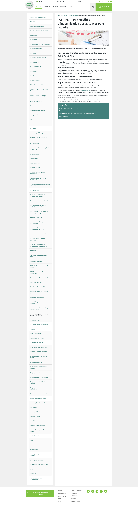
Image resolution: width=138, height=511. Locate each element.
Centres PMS (33, 124)
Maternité (32, 329)
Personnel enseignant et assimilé (39, 30)
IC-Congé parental (35, 416)
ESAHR (32, 119)
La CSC (70, 7)
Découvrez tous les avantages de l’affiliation (41, 493)
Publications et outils (62, 497)
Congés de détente (35, 154)
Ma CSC (40, 1)
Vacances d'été (34, 158)
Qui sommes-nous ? (76, 490)
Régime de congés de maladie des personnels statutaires (39, 292)
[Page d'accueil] (58, 15)
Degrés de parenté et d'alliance (38, 351)
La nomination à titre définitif (38, 57)
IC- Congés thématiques (36, 412)
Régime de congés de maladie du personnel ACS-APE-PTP (39, 314)
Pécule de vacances (35, 167)
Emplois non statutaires (36, 106)
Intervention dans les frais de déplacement (38, 178)
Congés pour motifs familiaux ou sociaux (38, 356)
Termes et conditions (31, 508)
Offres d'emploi (62, 493)
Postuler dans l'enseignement (38, 17)
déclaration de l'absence (80, 86)
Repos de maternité (35, 333)
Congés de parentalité (36, 362)
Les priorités (33, 35)
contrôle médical (85, 90)
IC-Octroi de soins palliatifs (37, 425)
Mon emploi (33, 21)
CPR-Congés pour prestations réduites (38, 430)
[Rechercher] (93, 7)
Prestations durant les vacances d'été (38, 256)
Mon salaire (33, 128)
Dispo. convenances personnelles (39, 394)
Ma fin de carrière (35, 436)
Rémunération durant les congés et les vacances (39, 148)
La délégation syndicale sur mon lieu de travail (40, 454)
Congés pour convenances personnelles (37, 388)
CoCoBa (32, 469)
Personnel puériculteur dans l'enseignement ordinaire (37, 228)
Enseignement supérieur (36, 115)
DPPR (31, 440)
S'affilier (63, 7)
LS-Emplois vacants (35, 80)
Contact (79, 1)
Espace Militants (60, 1)
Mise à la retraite (34, 449)
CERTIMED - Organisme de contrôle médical (39, 266)
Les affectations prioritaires (37, 75)
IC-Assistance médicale (36, 421)
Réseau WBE (33, 53)
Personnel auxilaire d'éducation (38, 234)
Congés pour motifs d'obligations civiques (39, 382)
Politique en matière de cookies (44, 508)
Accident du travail (35, 320)
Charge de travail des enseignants (39, 200)
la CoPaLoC (33, 473)
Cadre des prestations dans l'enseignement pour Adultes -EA (38, 245)
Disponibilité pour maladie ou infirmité (38, 302)
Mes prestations (34, 190)
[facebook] (100, 1)
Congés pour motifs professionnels (39, 372)
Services (55, 7)
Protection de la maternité (37, 338)
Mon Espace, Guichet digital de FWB (39, 133)
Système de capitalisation (37, 297)
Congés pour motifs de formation (39, 377)
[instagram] (105, 1)
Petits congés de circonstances (38, 347)
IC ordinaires (33, 407)
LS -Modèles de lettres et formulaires (40, 44)
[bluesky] (111, 1)
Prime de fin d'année (35, 163)
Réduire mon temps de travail (38, 398)
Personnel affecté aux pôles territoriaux (37, 239)
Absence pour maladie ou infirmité (39, 278)
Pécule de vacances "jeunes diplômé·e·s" (37, 172)
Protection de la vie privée (65, 508)
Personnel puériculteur (36, 101)
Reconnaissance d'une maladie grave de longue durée (40, 308)
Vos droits (38, 7)
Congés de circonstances (36, 342)
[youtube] (102, 1)
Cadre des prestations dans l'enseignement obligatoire (37, 195)
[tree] (40, 248)
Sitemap (55, 508)
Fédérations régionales (74, 494)
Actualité (47, 7)
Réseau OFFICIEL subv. (36, 48)
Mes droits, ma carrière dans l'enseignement (37, 478)
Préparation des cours (36, 217)
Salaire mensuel (34, 143)
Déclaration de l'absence (36, 282)
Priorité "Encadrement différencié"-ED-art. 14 (39, 90)
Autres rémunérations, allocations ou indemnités (40, 185)
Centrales (73, 498)
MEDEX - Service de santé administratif (36, 272)
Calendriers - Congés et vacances (39, 324)
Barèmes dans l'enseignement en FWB (39, 138)
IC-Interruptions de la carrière (38, 403)
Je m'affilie (105, 7)
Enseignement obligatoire (37, 26)
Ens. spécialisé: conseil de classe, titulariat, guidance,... (39, 212)
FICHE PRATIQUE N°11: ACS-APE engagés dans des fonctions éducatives (77, 113)
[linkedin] (108, 1)
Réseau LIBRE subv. (35, 39)
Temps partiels (34, 250)
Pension (32, 445)
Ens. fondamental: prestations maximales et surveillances (38, 206)
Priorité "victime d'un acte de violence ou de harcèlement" (38, 96)
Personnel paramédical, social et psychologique (39, 222)
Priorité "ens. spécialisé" (36, 84)
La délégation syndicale (36, 460)
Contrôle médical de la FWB (37, 287)
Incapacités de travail (36, 261)
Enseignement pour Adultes (37, 110)
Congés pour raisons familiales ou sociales (39, 367)
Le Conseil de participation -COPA (39, 464)
